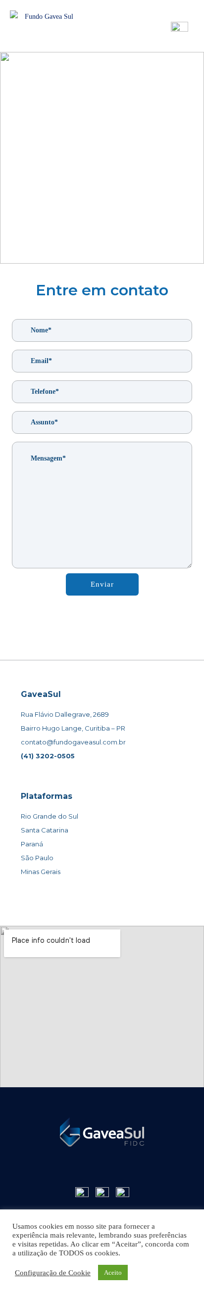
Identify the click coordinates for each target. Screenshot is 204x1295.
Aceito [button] (113, 1272)
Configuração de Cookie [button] (53, 1273)
